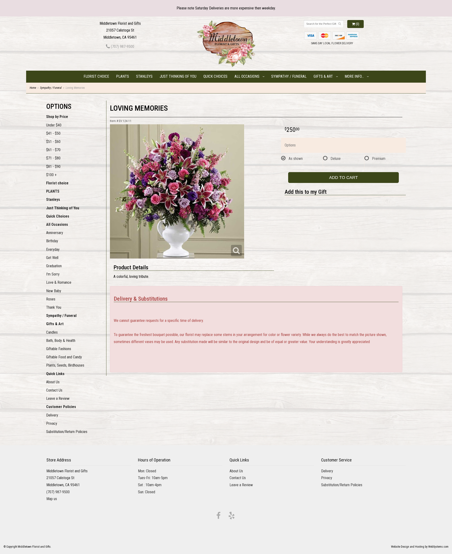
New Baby (53, 291)
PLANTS (122, 76)
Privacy (51, 423)
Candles (52, 332)
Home (33, 87)
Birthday (52, 241)
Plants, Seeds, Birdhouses (65, 365)
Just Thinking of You (178, 76)
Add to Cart (343, 177)
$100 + (51, 175)
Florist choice (96, 76)
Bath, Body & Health (60, 340)
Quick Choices (215, 76)
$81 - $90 (53, 166)
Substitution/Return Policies (66, 431)
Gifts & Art (323, 76)
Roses (50, 299)
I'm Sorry (53, 274)
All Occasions (246, 76)
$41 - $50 (53, 133)
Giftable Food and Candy (64, 357)
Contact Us (54, 390)
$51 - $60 (53, 141)
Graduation (54, 266)
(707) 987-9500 (122, 46)
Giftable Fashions (58, 349)
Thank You (53, 307)
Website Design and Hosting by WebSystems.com (419, 546)
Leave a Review (57, 398)
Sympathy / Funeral (289, 76)
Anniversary (54, 232)
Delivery (52, 415)
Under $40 (53, 125)
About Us (53, 382)
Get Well (52, 257)
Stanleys (144, 76)
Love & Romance (58, 282)
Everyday (53, 249)
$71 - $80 (53, 158)
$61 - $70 (53, 150)
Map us (51, 499)
